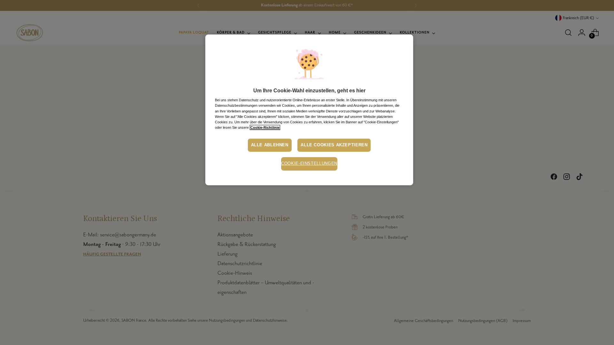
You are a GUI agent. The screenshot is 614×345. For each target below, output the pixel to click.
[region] (309, 109)
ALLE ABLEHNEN (269, 145)
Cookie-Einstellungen (309, 163)
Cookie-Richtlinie (264, 127)
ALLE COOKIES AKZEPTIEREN (334, 145)
